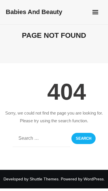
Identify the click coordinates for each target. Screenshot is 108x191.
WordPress (94, 179)
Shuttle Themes (44, 179)
